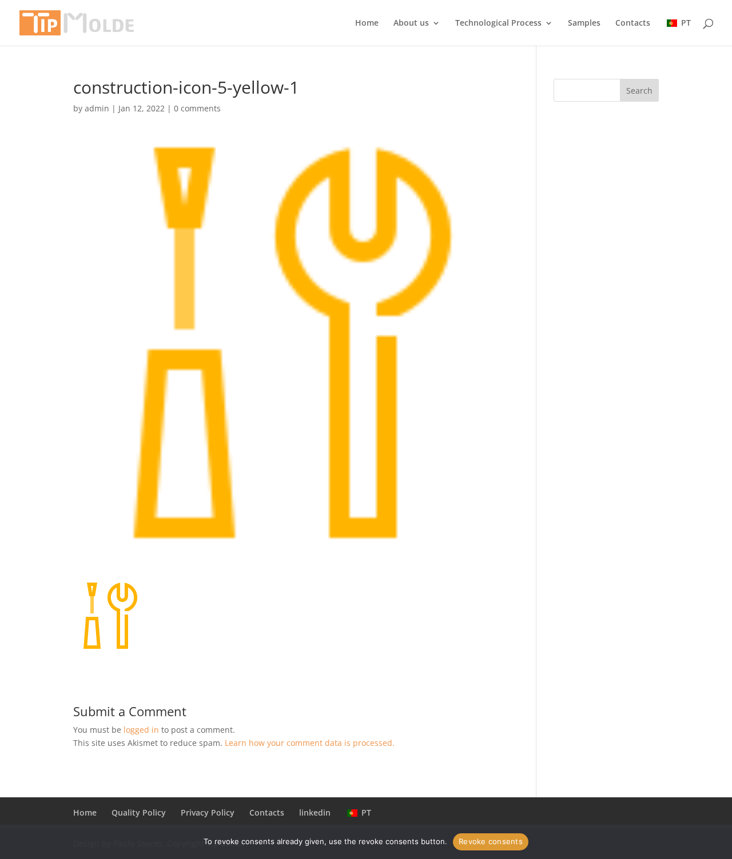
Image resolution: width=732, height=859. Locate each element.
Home (367, 23)
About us (411, 23)
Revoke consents (491, 841)
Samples (584, 23)
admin (97, 108)
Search (639, 90)
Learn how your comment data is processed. (310, 742)
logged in (141, 729)
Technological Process (498, 23)
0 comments (197, 108)
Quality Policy (139, 812)
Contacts (632, 23)
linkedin (315, 812)
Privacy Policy (207, 812)
